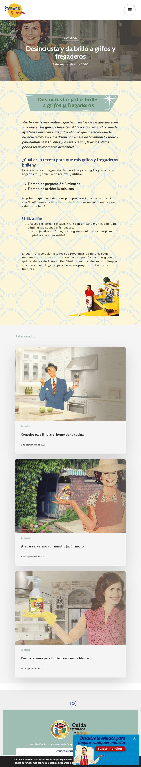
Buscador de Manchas (49, 258)
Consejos (70, 37)
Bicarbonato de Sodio (65, 203)
